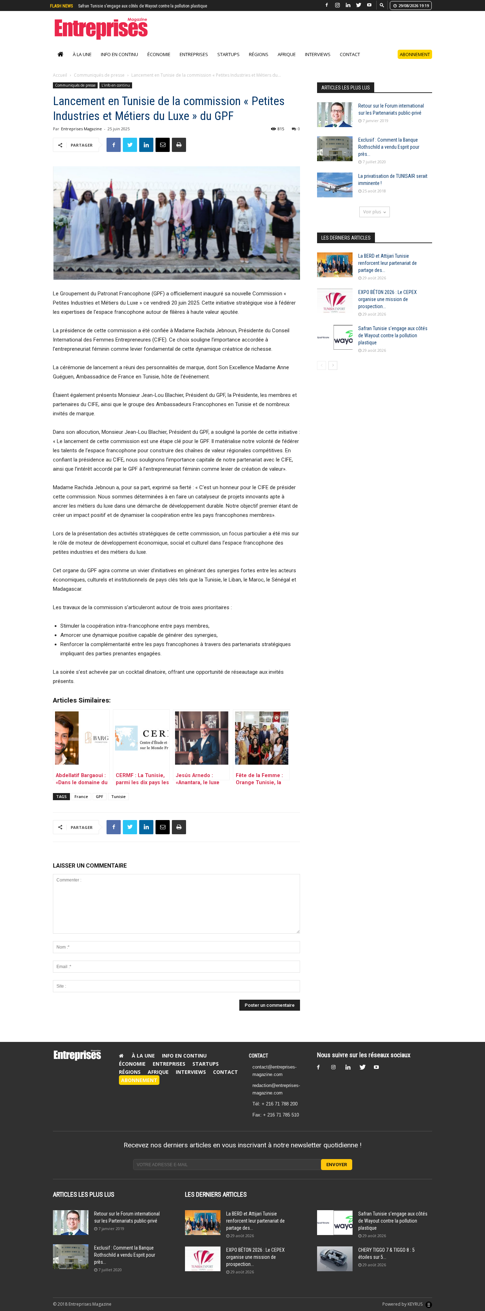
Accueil (60, 83)
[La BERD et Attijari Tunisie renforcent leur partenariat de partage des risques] (335, 272)
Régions (258, 62)
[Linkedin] (348, 5)
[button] (382, 4)
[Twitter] (358, 5)
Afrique (287, 62)
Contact (350, 62)
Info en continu (119, 62)
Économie (158, 62)
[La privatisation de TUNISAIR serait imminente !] (335, 192)
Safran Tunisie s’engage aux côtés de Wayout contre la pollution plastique (392, 343)
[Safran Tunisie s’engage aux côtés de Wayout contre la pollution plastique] (335, 344)
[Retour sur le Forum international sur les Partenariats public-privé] (335, 122)
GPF (99, 804)
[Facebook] (326, 5)
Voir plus (372, 219)
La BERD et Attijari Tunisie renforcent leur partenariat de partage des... (387, 270)
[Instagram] (337, 5)
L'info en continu (116, 92)
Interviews (318, 62)
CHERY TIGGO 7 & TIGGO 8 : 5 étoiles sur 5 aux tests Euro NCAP (133, 6)
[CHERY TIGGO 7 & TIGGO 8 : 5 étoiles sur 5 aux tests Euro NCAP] (335, 1266)
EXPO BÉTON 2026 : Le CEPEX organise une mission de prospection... (387, 307)
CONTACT (258, 1063)
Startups (228, 62)
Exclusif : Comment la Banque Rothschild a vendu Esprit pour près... (388, 154)
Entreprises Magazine (81, 136)
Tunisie (118, 804)
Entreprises (194, 62)
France (81, 804)
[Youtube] (369, 5)
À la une (82, 62)
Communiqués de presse (99, 83)
